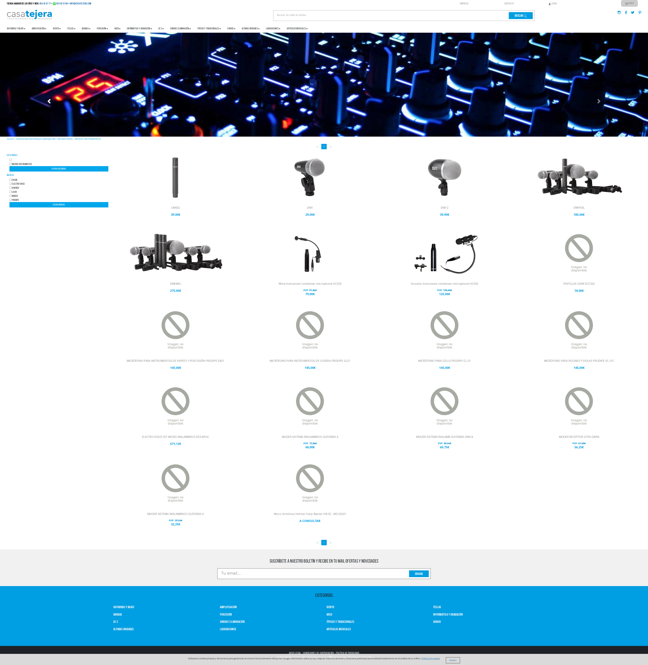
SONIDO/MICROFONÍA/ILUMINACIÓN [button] (36, 138)
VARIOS (437, 622)
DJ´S (115, 622)
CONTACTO (509, 3)
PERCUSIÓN (101, 28)
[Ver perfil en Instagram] (618, 11)
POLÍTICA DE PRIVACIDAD (347, 653)
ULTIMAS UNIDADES (250, 28)
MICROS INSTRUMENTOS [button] (88, 138)
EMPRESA (464, 3)
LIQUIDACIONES (272, 28)
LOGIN (554, 3)
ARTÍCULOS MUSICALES (296, 28)
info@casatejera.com (80, 3)
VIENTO (330, 607)
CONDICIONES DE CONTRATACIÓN (318, 653)
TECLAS (437, 607)
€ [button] (631, 3)
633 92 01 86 (62, 3)
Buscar (519, 15)
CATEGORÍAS (12, 155)
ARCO (329, 614)
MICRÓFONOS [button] (65, 138)
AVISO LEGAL (295, 653)
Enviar (419, 574)
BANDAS (117, 614)
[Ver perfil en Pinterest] (638, 11)
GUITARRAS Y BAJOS (15, 28)
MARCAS (10, 175)
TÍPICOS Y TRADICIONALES (208, 28)
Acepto (452, 660)
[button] (48, 100)
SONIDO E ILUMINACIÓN (179, 28)
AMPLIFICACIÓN (38, 28)
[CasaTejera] (29, 14)
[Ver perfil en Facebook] (625, 11)
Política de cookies (430, 658)
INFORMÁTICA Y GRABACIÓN (138, 28)
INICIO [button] (10, 138)
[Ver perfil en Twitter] (631, 11)
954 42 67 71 (45, 3)
